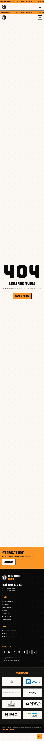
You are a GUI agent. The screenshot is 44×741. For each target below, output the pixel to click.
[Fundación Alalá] (11, 681)
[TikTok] (14, 652)
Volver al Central (22, 295)
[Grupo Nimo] (11, 715)
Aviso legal (6, 640)
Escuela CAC (6, 614)
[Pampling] (32, 692)
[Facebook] (29, 652)
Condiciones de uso (9, 631)
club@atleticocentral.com (11, 658)
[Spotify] (24, 652)
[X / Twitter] (9, 652)
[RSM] (32, 715)
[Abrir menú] (40, 7)
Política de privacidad (9, 634)
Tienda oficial (6, 620)
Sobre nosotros (7, 602)
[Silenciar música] (39, 736)
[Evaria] (32, 681)
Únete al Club (6, 617)
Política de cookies (8, 637)
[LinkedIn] (34, 652)
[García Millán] (11, 704)
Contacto (5, 605)
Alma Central (6, 608)
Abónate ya (8, 561)
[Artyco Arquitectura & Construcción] (32, 704)
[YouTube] (19, 652)
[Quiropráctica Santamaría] (11, 692)
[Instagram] (4, 652)
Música (4, 611)
